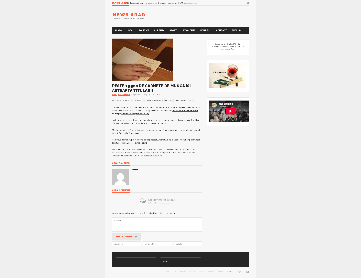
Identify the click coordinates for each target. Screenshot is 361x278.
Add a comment (121, 190)
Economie (189, 30)
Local (130, 30)
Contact (221, 30)
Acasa (118, 30)
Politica (144, 30)
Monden (205, 30)
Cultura (159, 30)
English (236, 30)
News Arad (129, 14)
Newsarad (164, 261)
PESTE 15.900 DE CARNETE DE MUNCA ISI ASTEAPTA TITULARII (151, 88)
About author (121, 163)
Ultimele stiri (124, 95)
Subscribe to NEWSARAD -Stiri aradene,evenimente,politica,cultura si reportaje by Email (228, 46)
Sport (173, 30)
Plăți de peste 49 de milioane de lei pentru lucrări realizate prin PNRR (155, 3)
